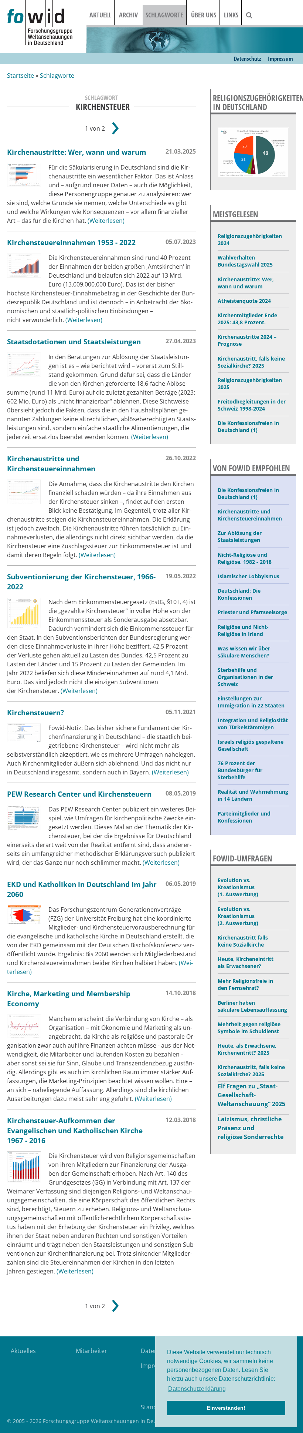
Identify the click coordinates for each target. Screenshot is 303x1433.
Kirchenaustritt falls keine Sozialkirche (243, 941)
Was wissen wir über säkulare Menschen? (244, 652)
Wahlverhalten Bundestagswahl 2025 (245, 261)
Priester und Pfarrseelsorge (252, 612)
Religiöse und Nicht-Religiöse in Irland (243, 630)
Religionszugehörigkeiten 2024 (250, 239)
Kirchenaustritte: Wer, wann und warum (76, 152)
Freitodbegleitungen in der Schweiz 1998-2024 (252, 405)
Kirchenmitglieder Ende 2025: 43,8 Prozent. (247, 319)
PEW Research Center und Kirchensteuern (79, 794)
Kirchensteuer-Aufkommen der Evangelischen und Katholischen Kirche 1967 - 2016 (75, 1130)
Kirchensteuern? (35, 712)
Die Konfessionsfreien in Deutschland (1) (248, 426)
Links (231, 14)
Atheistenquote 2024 (244, 300)
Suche (254, 14)
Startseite (20, 75)
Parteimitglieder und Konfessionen (244, 817)
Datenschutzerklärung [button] (197, 1389)
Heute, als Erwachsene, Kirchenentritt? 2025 (247, 1049)
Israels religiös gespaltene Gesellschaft (250, 745)
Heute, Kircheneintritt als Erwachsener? (245, 962)
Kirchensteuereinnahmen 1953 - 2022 (71, 242)
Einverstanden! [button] (226, 1408)
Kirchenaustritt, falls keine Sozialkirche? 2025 (251, 362)
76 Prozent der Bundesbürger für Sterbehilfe (240, 770)
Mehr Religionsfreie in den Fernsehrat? (245, 984)
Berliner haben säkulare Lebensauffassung (252, 1006)
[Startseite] (46, 23)
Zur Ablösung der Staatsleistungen (240, 536)
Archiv (128, 14)
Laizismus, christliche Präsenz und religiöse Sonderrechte (250, 1128)
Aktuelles (23, 1351)
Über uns (203, 14)
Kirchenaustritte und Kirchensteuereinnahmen (51, 463)
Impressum (280, 58)
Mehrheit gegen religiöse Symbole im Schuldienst (249, 1028)
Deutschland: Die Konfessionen (239, 594)
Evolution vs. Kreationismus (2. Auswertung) (238, 916)
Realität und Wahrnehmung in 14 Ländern (253, 795)
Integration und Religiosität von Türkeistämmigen (253, 724)
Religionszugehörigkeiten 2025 (250, 383)
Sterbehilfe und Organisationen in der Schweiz (245, 676)
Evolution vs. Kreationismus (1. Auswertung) (238, 887)
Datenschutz (247, 58)
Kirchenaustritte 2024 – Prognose (247, 340)
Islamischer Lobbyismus (248, 576)
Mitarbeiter (91, 1351)
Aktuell (100, 14)
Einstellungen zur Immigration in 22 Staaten (251, 702)
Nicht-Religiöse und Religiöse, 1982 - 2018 (245, 558)
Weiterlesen (106, 221)
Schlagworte (164, 14)
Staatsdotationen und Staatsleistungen (74, 341)
